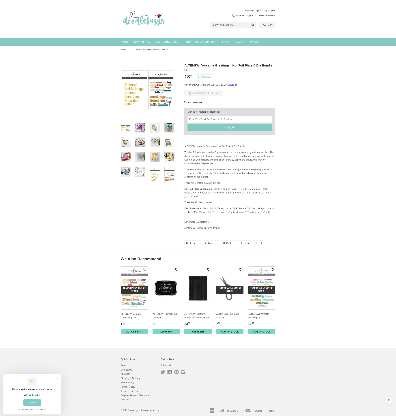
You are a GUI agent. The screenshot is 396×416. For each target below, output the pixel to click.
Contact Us (126, 369)
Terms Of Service (129, 391)
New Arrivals (141, 41)
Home (124, 41)
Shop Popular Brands (200, 41)
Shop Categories (167, 41)
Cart (269, 25)
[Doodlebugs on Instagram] (183, 373)
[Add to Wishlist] (145, 269)
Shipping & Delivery (130, 378)
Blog (239, 41)
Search (124, 365)
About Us (125, 374)
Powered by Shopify (150, 410)
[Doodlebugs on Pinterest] (176, 373)
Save (225, 41)
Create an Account (266, 15)
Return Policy (127, 382)
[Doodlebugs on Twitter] (163, 373)
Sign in (249, 15)
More (253, 41)
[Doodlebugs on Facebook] (169, 373)
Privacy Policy (128, 387)
